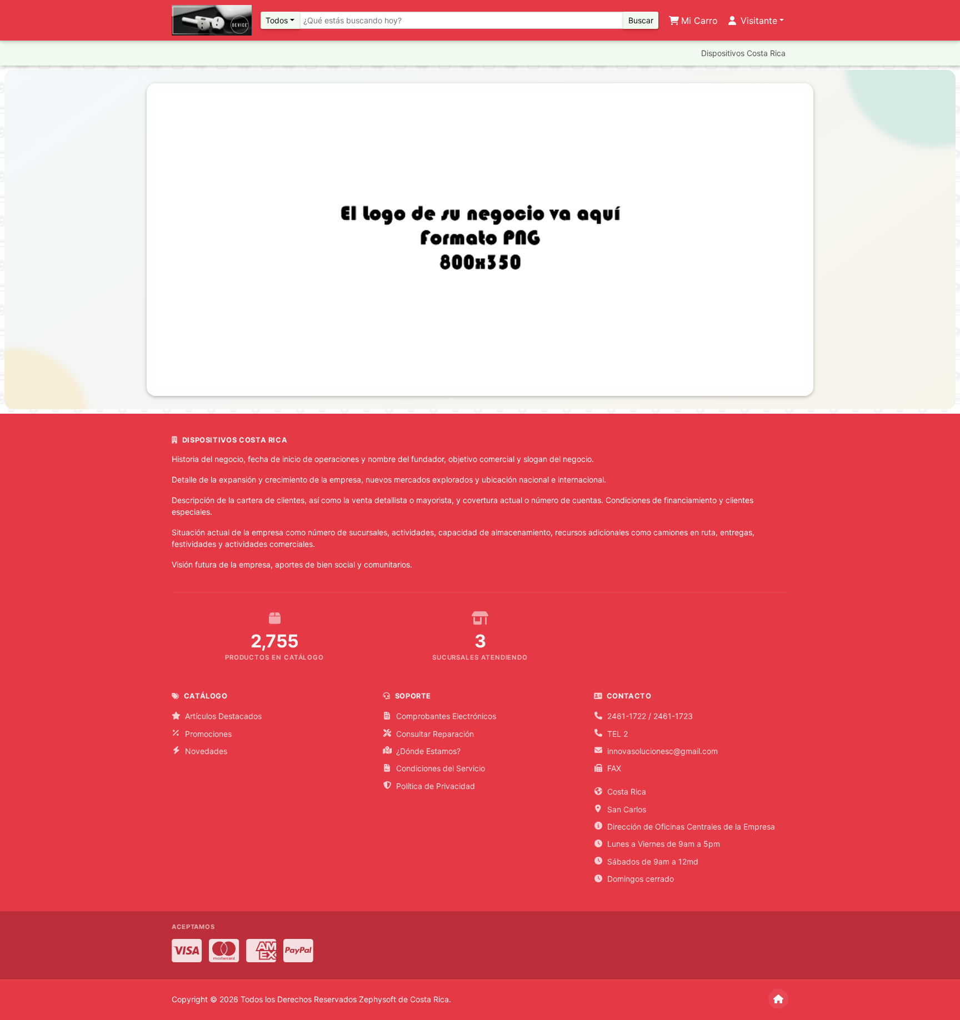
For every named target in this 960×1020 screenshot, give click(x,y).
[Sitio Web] (778, 999)
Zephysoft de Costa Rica (404, 999)
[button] (211, 240)
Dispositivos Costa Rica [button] (743, 53)
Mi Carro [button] (698, 20)
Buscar (640, 20)
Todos (277, 20)
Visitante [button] (757, 20)
